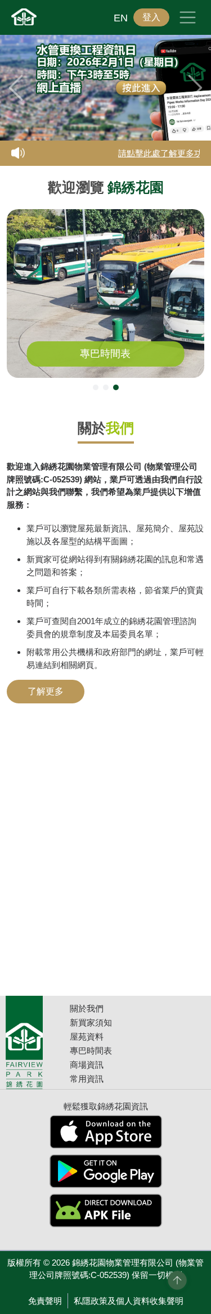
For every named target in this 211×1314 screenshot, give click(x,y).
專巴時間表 (105, 353)
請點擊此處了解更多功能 (160, 153)
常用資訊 (87, 1078)
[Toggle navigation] (187, 17)
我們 (120, 428)
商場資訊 (87, 1064)
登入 (151, 17)
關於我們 (87, 1008)
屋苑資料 (87, 1036)
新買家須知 (91, 1022)
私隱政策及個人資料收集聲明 (128, 1301)
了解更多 (46, 691)
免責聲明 (45, 1301)
